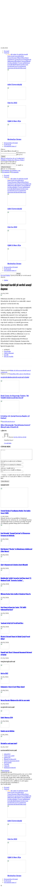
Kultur (8, 275)
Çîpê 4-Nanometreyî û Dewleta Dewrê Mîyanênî (14, 564)
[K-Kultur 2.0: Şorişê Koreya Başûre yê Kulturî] (10, 412)
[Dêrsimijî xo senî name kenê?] (5, 740)
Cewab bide (7, 443)
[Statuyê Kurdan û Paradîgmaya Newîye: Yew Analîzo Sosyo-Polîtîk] (14, 507)
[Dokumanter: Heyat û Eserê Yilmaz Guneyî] (5, 683)
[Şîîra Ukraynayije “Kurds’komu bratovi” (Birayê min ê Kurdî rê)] (8, 421)
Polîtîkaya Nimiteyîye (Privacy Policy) (12, 160)
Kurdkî (6, 355)
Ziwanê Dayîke (8, 356)
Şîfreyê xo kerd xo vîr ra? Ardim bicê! (12, 158)
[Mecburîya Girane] (16, 136)
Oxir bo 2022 (12, 103)
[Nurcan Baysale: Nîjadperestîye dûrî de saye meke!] (5, 696)
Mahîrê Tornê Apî (19, 63)
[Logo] (5, 172)
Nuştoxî (6, 52)
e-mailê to (19, 165)
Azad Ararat (15, 56)
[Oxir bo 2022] (16, 99)
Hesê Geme (15, 59)
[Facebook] (3, 362)
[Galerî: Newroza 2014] (5, 714)
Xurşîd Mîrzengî (21, 68)
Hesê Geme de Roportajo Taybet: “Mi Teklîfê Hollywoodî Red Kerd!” (15, 397)
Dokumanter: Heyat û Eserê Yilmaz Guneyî (13, 687)
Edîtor (23, 58)
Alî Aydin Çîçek (15, 54)
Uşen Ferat (17, 66)
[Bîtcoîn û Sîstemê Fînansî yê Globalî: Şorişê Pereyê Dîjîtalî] (5, 633)
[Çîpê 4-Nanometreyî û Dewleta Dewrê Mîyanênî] (5, 561)
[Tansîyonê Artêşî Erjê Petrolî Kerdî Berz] (5, 619)
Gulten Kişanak (9, 353)
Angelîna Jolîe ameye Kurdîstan (20, 374)
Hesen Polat (23, 59)
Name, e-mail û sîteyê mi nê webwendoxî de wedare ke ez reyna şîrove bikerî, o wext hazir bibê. (16, 476)
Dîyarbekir (7, 351)
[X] (9, 362)
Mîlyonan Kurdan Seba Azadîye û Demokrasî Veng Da (16, 594)
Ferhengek (7, 144)
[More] (28, 362)
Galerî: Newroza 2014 (7, 717)
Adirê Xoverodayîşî (14, 84)
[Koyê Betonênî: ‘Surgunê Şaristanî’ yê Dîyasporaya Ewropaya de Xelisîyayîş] (5, 529)
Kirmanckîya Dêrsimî (11, 143)
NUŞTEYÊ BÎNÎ (5, 377)
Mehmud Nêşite (20, 64)
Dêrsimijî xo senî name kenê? (9, 743)
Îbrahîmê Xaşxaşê (20, 61)
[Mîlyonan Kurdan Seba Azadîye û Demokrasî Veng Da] (5, 590)
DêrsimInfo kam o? (10, 146)
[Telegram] (21, 362)
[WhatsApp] (15, 362)
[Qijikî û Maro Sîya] (16, 117)
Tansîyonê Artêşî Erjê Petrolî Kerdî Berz (12, 623)
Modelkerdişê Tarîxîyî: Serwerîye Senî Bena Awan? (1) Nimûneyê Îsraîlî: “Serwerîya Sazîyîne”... (16, 579)
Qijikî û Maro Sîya (14, 121)
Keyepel (6, 51)
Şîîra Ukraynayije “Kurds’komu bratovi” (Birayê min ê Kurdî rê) (15, 426)
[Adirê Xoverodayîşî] (16, 81)
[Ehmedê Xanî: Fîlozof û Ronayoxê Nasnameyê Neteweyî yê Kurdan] (5, 648)
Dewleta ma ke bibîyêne (7, 731)
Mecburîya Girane (14, 139)
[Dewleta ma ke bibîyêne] (5, 727)
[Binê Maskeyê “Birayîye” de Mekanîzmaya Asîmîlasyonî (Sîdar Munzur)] (5, 545)
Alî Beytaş (23, 54)
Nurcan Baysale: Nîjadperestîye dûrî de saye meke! (15, 700)
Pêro (9, 54)
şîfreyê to (19, 154)
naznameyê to (21, 152)
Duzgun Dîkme (16, 58)
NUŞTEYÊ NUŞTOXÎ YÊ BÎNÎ (19, 377)
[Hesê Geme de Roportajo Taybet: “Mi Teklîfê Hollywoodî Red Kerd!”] (10, 392)
